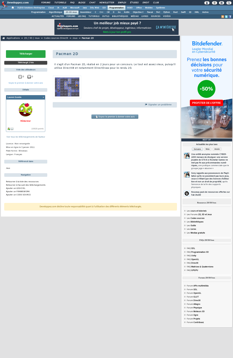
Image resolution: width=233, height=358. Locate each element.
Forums (45, 2)
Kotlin (126, 12)
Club (156, 2)
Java (85, 8)
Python (166, 12)
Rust (175, 12)
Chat (92, 2)
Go (119, 12)
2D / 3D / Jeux (32, 38)
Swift (183, 12)
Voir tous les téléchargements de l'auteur (25, 137)
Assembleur (85, 12)
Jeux (74, 38)
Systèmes (160, 8)
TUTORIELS (94, 16)
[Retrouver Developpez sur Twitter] (226, 16)
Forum (197, 286)
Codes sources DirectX (56, 38)
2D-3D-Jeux (71, 12)
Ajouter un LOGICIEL (15, 188)
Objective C (138, 12)
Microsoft (74, 8)
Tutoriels (60, 2)
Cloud (51, 8)
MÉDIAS (135, 16)
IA (58, 8)
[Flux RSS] (222, 16)
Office (139, 8)
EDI (104, 8)
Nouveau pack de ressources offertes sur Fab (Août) (210, 193)
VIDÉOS (167, 16)
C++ (101, 12)
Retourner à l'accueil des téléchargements (26, 185)
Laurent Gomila (14, 97)
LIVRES (144, 16)
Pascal (150, 12)
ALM (65, 8)
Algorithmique (55, 12)
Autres (205, 12)
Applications (13, 38)
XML (197, 12)
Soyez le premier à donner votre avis (26, 83)
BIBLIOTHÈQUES (120, 16)
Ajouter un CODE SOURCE (18, 195)
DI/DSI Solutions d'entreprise (31, 8)
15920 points (37, 129)
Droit (145, 2)
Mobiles (149, 8)
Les (197, 211)
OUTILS (105, 16)
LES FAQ (82, 16)
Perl (158, 12)
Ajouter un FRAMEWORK (18, 191)
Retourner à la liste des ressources (22, 182)
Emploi (122, 2)
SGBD (130, 8)
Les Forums (199, 214)
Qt (190, 12)
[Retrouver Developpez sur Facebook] (230, 16)
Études (134, 2)
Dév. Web (94, 8)
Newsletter (106, 2)
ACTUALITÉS (58, 16)
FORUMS (71, 16)
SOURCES (155, 16)
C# (108, 12)
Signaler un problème (160, 104)
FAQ (72, 2)
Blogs (81, 2)
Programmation (116, 8)
